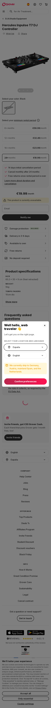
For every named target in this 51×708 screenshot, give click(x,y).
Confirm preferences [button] (25, 381)
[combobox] (25, 347)
